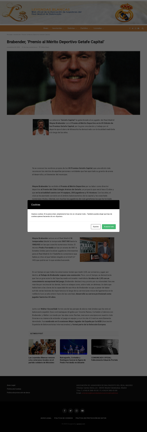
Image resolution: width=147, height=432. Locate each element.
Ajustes (96, 227)
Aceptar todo (109, 227)
